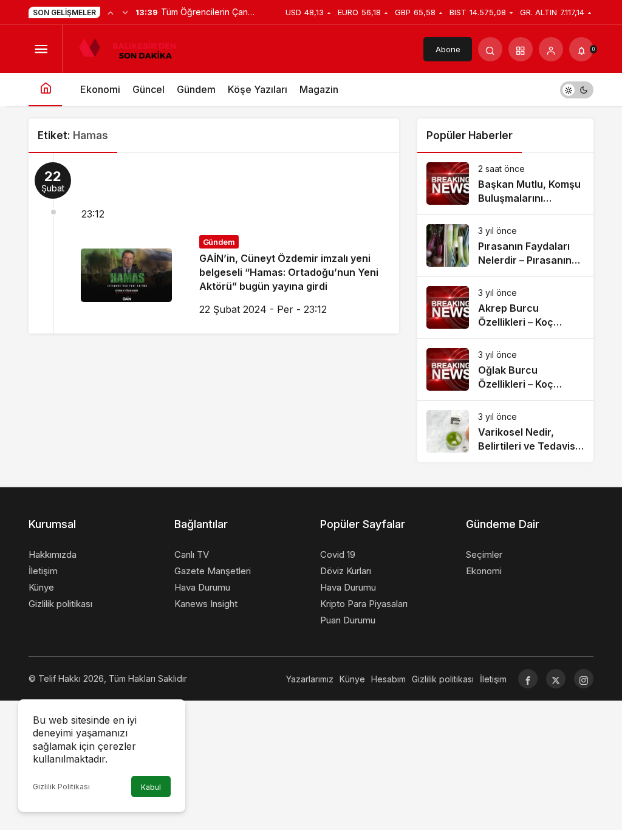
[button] (520, 49)
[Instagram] (583, 678)
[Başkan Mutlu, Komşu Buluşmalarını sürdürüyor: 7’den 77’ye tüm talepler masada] (505, 183)
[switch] (576, 89)
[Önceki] (110, 12)
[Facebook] (528, 678)
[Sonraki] (125, 12)
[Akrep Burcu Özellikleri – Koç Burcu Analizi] (505, 307)
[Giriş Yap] (551, 49)
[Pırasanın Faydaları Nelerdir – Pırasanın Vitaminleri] (505, 245)
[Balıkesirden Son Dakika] (132, 48)
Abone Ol (448, 52)
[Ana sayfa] (45, 89)
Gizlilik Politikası (61, 786)
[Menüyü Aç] (41, 49)
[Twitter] (556, 678)
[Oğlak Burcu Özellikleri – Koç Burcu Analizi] (505, 369)
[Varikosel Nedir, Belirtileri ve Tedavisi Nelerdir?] (505, 431)
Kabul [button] (151, 787)
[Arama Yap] (490, 49)
